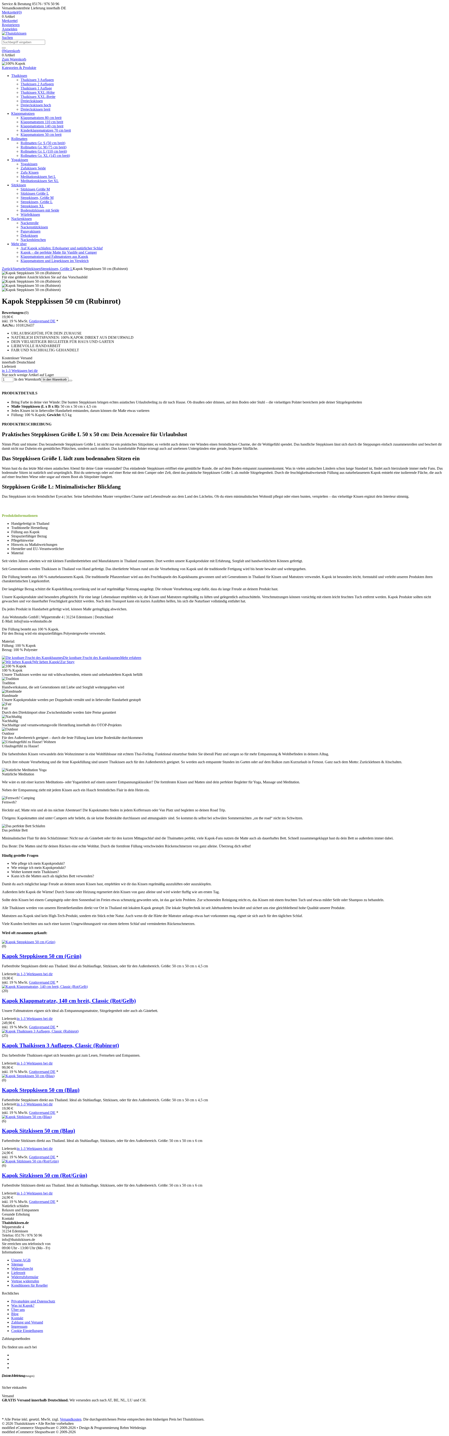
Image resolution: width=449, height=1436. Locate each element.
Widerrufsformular (24, 1277)
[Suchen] (4, 48)
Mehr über (19, 244)
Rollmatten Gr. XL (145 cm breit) (45, 156)
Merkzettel (10, 21)
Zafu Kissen (30, 172)
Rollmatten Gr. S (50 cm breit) (43, 143)
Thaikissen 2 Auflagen (37, 84)
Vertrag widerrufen (25, 1281)
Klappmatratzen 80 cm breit (41, 118)
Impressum (19, 1326)
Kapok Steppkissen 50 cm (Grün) (41, 956)
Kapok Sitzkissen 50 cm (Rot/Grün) (44, 1175)
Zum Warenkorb (14, 59)
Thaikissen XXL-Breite (38, 97)
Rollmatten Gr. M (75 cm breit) (43, 147)
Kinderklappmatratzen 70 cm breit (46, 130)
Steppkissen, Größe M (37, 198)
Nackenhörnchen (33, 240)
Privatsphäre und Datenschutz (33, 1301)
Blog (14, 1314)
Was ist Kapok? (22, 1305)
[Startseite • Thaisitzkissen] (14, 33)
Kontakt (17, 1318)
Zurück (7, 269)
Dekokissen (29, 236)
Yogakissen (19, 160)
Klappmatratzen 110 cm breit (42, 122)
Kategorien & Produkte (19, 68)
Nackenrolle (30, 223)
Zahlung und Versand (27, 1322)
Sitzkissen (18, 185)
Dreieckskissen (32, 101)
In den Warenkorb (55, 379)
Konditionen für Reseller (29, 1285)
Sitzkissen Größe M (35, 189)
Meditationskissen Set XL (40, 181)
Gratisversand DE (42, 321)
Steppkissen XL (32, 206)
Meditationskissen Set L (38, 177)
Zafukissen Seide (33, 168)
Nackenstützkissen (34, 227)
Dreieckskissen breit (35, 109)
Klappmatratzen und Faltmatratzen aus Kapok (54, 257)
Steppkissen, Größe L (37, 202)
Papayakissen (30, 231)
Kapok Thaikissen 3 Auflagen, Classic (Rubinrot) (60, 1045)
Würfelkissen (30, 214)
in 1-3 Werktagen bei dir (20, 371)
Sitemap (17, 1264)
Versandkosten (70, 1419)
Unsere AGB (21, 1260)
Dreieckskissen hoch (36, 105)
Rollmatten (19, 139)
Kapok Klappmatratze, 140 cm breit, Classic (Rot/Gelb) (69, 1001)
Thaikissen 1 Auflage (36, 88)
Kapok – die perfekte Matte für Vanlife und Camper (59, 252)
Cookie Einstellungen (27, 1331)
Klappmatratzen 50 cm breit (41, 135)
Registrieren (11, 25)
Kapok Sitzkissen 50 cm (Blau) (38, 1131)
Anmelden (9, 29)
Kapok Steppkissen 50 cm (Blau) (41, 1090)
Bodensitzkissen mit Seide (40, 210)
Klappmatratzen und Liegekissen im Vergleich (55, 261)
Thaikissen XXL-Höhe (38, 92)
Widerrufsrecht (22, 1268)
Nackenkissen (21, 219)
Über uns (18, 1310)
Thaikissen (19, 76)
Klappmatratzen (23, 113)
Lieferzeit (18, 1273)
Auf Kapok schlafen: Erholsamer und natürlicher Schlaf (62, 248)
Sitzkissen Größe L (35, 193)
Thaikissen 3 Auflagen (37, 80)
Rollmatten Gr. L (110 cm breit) (44, 151)
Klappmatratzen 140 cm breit (42, 126)
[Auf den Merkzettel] (70, 380)
